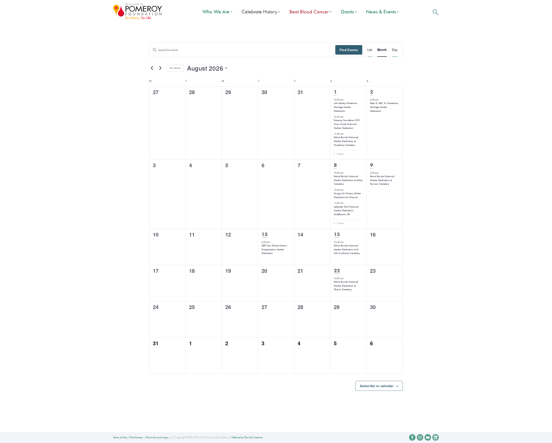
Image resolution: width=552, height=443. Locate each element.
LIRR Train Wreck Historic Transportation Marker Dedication (274, 249)
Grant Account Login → (159, 437)
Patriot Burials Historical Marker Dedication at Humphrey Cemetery (346, 141)
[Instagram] (420, 437)
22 (337, 270)
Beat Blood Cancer (309, 11)
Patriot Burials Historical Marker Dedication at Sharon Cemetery (346, 285)
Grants (347, 11)
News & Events (381, 11)
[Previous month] (151, 68)
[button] (435, 11)
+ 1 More (338, 154)
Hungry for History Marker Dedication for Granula (347, 195)
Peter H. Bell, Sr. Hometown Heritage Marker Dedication (384, 106)
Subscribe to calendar (377, 386)
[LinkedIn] (435, 437)
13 (265, 234)
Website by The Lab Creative (246, 437)
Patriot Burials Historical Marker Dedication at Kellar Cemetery (348, 180)
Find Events (349, 50)
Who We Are (215, 11)
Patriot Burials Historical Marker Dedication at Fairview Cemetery (382, 180)
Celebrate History (259, 11)
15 (337, 234)
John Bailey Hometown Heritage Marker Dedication (345, 106)
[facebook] (412, 437)
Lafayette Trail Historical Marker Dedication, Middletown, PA (346, 210)
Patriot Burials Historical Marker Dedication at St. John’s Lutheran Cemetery (347, 249)
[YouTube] (428, 437)
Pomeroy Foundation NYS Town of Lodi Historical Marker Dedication (347, 123)
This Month (174, 68)
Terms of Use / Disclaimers (128, 437)
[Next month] (160, 68)
